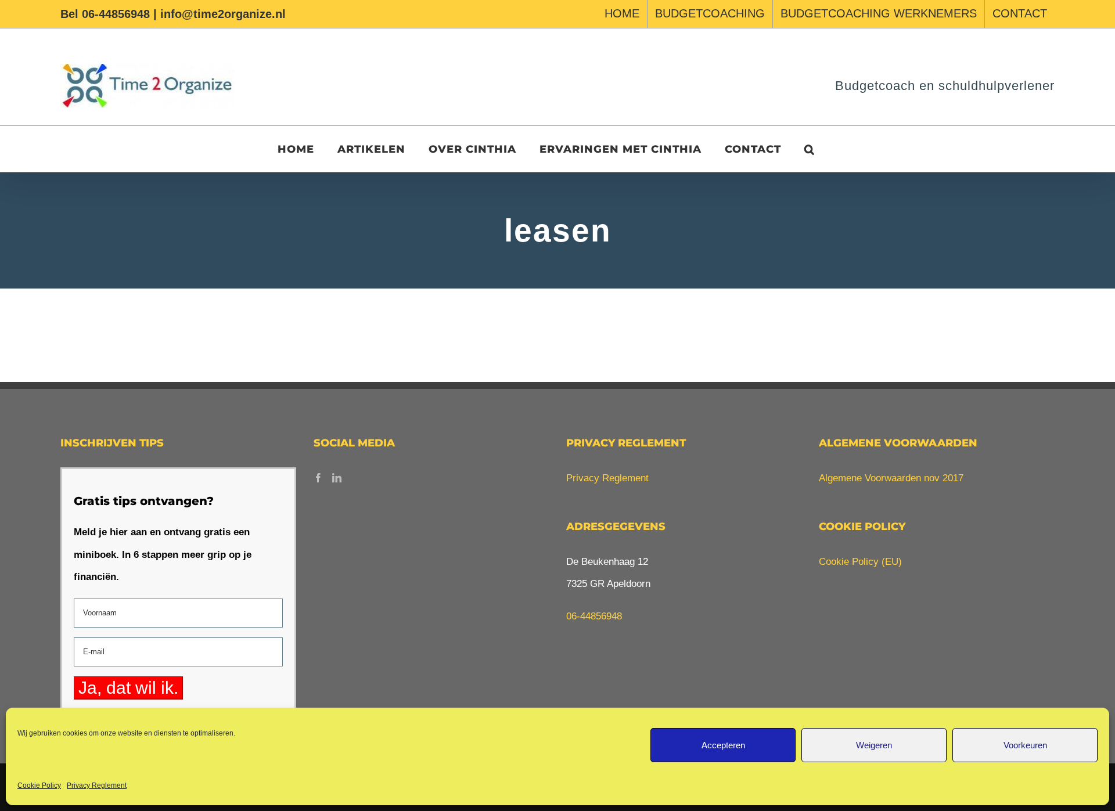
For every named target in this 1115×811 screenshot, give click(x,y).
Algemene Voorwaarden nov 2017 (891, 478)
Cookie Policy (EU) (860, 561)
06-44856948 (594, 616)
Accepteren (723, 745)
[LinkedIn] (336, 477)
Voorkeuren (1025, 745)
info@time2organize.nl (223, 14)
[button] (809, 149)
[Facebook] (318, 477)
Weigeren (874, 745)
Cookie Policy (39, 785)
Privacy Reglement (97, 785)
